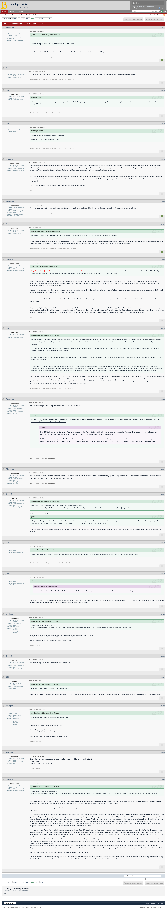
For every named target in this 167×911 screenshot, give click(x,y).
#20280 (163, 779)
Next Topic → (161, 879)
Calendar (20, 11)
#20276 (163, 656)
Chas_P (9, 494)
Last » (49, 18)
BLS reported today (36, 74)
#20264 (163, 123)
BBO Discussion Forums (9, 15)
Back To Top (6, 907)
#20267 (163, 224)
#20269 (163, 328)
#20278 (163, 706)
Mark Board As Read (35, 907)
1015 (36, 18)
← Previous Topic (140, 879)
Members (12, 11)
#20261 (163, 27)
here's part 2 (47, 764)
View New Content (156, 15)
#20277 (163, 677)
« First (15, 18)
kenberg (9, 159)
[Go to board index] (15, 5)
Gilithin (9, 677)
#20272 (163, 494)
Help (161, 8)
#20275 (163, 614)
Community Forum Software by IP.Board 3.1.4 (151, 907)
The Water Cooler (31, 15)
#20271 (163, 469)
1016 (41, 18)
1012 (23, 18)
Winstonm (10, 28)
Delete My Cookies (24, 907)
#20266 (163, 201)
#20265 (163, 159)
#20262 (163, 68)
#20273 (163, 543)
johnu (8, 574)
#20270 (163, 399)
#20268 (163, 259)
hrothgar (9, 614)
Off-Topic (21, 15)
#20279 (163, 752)
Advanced (165, 11)
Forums (4, 11)
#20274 (163, 574)
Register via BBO (139, 8)
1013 (27, 18)
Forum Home (14, 907)
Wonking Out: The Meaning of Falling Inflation (45, 139)
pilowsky (9, 752)
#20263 (163, 90)
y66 (7, 68)
